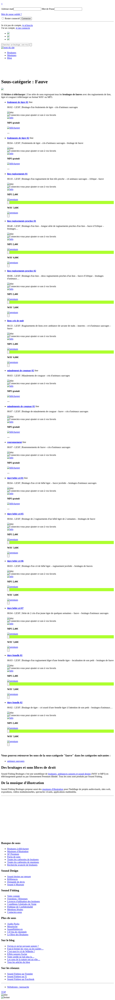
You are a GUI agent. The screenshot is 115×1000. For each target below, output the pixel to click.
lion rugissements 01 (17, 174)
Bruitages (11, 52)
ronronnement (14, 442)
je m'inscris (27, 25)
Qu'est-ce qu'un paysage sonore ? (23, 946)
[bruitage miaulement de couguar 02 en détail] (10, 386)
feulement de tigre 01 (17, 102)
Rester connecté (12, 18)
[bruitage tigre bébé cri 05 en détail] (10, 529)
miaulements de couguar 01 (21, 406)
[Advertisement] (57, 68)
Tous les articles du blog (18, 962)
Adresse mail (7, 9)
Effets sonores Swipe (17, 954)
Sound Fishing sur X (17, 976)
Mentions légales (15, 909)
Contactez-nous (14, 912)
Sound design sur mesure (19, 876)
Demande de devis (16, 882)
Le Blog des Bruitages (17, 934)
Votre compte (13, 896)
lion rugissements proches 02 (21, 271)
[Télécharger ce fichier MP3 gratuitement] (13, 128)
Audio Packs (13, 924)
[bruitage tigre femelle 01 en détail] (10, 671)
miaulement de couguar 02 (20, 370)
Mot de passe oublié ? (11, 14)
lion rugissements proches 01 (21, 221)
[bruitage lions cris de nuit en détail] (10, 339)
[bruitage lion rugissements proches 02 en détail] (10, 289)
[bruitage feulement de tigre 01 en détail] (10, 117)
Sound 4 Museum (15, 884)
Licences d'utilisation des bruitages (23, 901)
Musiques (11, 55)
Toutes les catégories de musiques (23, 862)
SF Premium (13, 854)
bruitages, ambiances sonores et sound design (69, 774)
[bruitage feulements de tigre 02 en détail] (10, 153)
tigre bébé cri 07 (15, 608)
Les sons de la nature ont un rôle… (23, 959)
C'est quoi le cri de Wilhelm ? (21, 951)
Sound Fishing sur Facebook (20, 979)
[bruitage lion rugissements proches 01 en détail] (10, 239)
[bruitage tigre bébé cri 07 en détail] (10, 623)
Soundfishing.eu (15, 929)
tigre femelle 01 (14, 655)
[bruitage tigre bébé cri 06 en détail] (10, 576)
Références (12, 879)
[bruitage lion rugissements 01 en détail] (10, 189)
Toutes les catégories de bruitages (23, 859)
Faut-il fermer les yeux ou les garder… (25, 948)
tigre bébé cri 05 (15, 514)
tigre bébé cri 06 (15, 561)
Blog (9, 58)
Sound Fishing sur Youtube (20, 974)
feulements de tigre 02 (18, 138)
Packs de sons (13, 857)
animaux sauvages (15, 761)
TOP (3, 992)
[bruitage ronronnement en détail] (10, 457)
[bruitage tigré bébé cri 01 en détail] (10, 493)
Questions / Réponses (17, 898)
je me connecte (23, 28)
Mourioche (12, 926)
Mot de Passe (48, 9)
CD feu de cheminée (17, 932)
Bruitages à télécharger (18, 848)
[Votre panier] (8, 39)
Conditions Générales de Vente (21, 904)
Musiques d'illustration (17, 851)
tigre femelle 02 (14, 702)
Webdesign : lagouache (18, 987)
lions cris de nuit (15, 320)
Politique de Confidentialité (20, 907)
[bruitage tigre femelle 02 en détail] (10, 718)
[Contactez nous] (8, 33)
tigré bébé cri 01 (15, 478)
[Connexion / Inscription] (8, 36)
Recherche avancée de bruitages (22, 865)
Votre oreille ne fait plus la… (20, 957)
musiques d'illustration (52, 789)
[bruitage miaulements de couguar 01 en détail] (10, 422)
